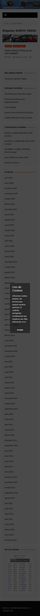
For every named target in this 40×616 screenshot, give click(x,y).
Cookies (15, 325)
